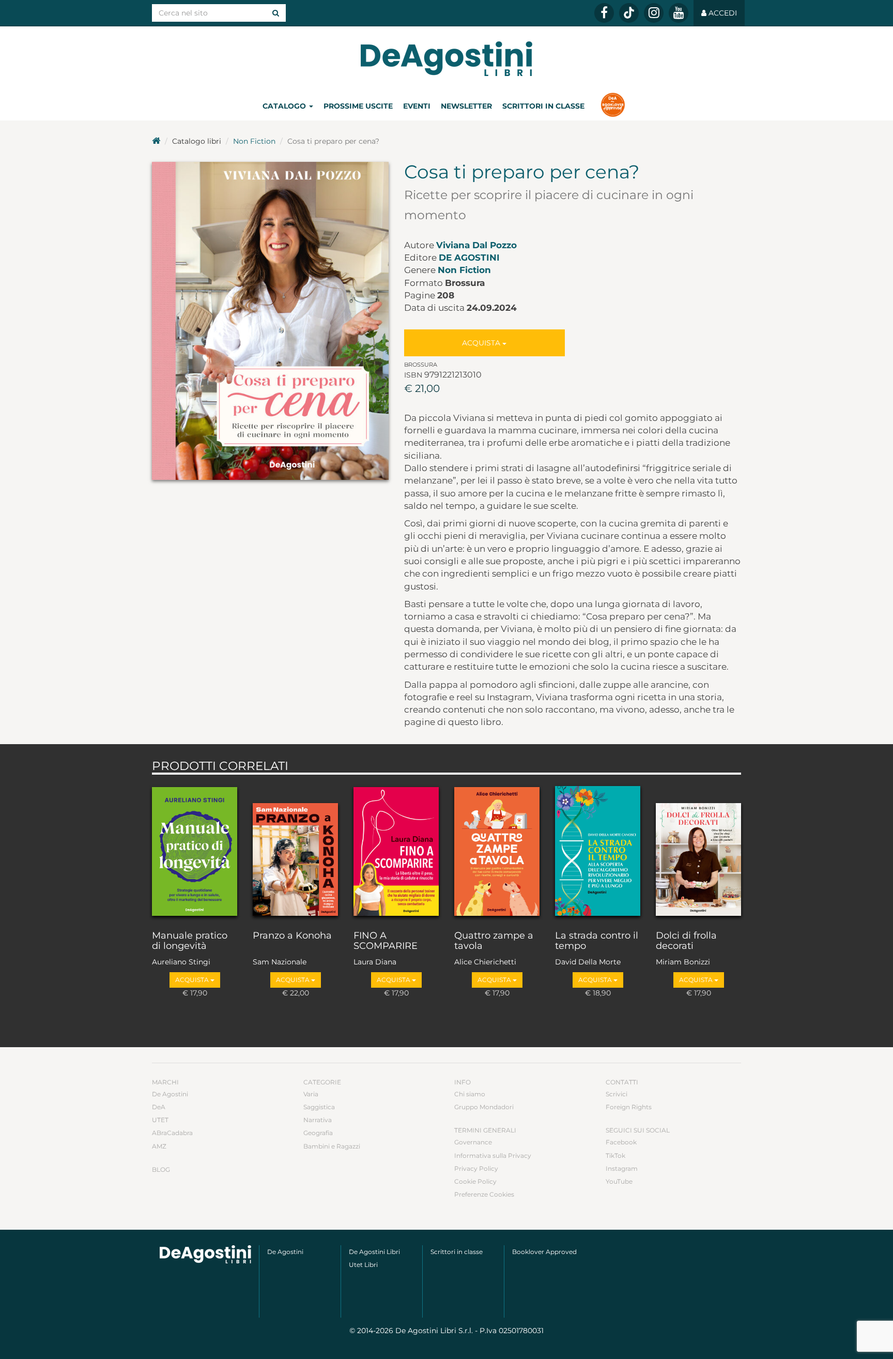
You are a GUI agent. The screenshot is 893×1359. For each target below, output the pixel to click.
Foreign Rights (629, 1107)
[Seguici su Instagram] (654, 13)
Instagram (622, 1168)
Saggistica (319, 1107)
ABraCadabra (172, 1133)
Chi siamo (469, 1094)
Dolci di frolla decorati (686, 941)
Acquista (482, 343)
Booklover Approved (544, 1252)
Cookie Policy (475, 1181)
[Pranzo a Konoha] (295, 850)
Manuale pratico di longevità (189, 941)
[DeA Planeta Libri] (205, 1254)
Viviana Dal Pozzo (476, 245)
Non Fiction (254, 141)
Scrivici (616, 1094)
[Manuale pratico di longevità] (194, 850)
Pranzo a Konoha (292, 936)
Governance (473, 1142)
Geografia (318, 1133)
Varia (310, 1094)
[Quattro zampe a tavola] (497, 850)
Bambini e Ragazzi (331, 1146)
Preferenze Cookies (484, 1194)
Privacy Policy (476, 1168)
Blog (161, 1169)
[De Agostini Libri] (156, 141)
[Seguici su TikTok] (629, 13)
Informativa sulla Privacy (492, 1155)
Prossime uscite (358, 106)
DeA (158, 1107)
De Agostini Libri (374, 1252)
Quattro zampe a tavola (493, 941)
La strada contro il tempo (596, 941)
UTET (160, 1120)
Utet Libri (363, 1265)
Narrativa (317, 1120)
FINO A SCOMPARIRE (385, 941)
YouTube (619, 1181)
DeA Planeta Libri (446, 58)
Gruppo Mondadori (484, 1107)
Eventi (416, 106)
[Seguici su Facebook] (604, 13)
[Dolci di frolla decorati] (698, 850)
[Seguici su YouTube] (678, 13)
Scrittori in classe (543, 106)
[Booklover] (613, 106)
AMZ (159, 1146)
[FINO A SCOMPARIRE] (396, 850)
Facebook (621, 1142)
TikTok (615, 1155)
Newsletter (466, 106)
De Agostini (469, 257)
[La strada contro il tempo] (597, 850)
